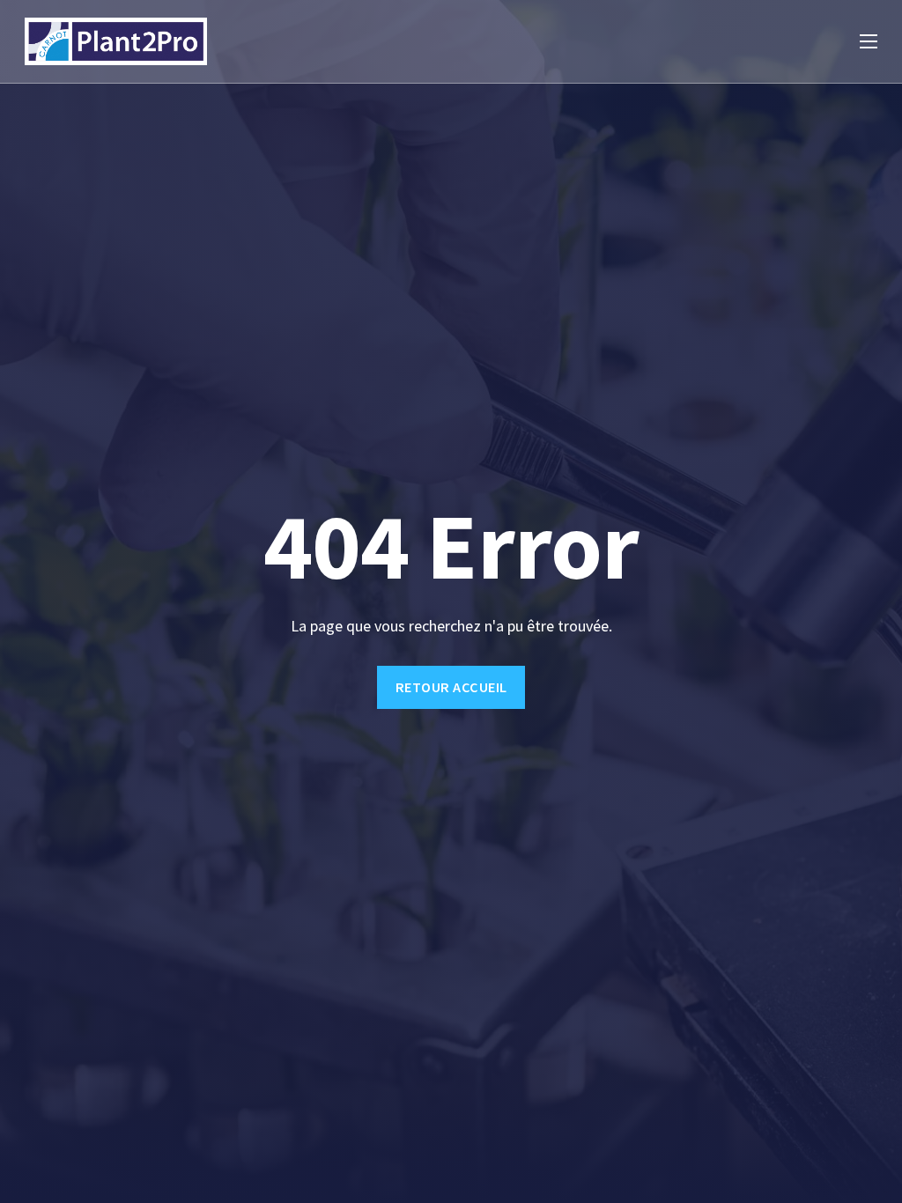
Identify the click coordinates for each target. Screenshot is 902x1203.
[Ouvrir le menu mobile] (868, 41)
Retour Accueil (451, 687)
